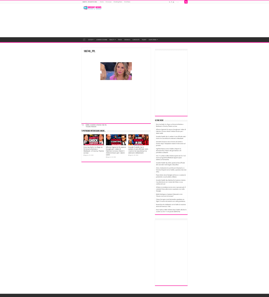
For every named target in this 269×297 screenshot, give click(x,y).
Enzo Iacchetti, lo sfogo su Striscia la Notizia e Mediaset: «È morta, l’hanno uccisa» (94, 150)
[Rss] (169, 2)
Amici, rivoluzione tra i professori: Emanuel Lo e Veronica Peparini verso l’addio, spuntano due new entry (171, 170)
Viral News (127, 2)
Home (102, 2)
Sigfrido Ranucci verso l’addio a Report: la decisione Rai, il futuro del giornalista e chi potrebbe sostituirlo (168, 150)
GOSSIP (90, 39)
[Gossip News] (92, 8)
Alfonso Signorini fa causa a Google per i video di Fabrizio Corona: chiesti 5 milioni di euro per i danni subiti (116, 151)
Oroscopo (109, 2)
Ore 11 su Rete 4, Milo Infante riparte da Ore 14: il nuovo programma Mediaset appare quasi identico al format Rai (171, 157)
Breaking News (118, 2)
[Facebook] (171, 2)
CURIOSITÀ (136, 39)
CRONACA (127, 39)
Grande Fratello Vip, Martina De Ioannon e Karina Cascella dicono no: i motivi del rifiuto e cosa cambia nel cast (170, 182)
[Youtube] (173, 2)
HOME (84, 39)
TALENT (144, 39)
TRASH (120, 39)
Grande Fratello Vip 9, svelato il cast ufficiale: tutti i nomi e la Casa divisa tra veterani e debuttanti (138, 150)
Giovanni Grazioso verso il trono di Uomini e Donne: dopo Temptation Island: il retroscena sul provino (170, 143)
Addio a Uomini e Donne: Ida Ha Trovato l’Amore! (96, 125)
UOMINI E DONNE (101, 39)
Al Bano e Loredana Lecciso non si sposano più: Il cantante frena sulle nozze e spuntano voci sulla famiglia (171, 189)
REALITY (111, 39)
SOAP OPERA (152, 39)
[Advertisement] (147, 20)
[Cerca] (186, 1)
